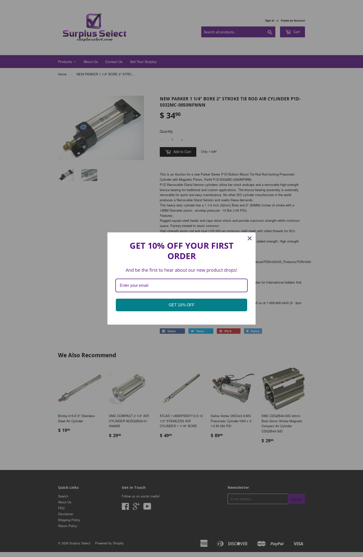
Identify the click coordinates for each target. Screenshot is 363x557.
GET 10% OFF (182, 305)
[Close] (250, 238)
